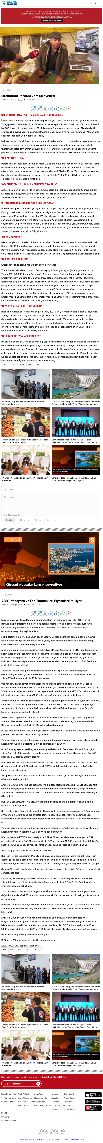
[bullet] (40, 520)
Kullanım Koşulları (68, 1140)
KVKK (58, 1140)
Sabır (30, 365)
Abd (4, 950)
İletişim (31, 1140)
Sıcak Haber (69, 1109)
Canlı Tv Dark (23, 1094)
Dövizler (55, 1098)
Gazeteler (68, 1105)
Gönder (9, 520)
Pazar (22, 365)
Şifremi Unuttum (8, 1120)
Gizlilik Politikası (41, 1140)
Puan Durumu (40, 1101)
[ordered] (36, 520)
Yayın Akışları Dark (26, 1098)
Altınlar (55, 1094)
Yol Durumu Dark (8, 1098)
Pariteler (55, 1109)
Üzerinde (38, 950)
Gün (19, 950)
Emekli (5, 365)
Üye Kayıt (5, 1117)
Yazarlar (68, 1101)
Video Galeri (69, 1098)
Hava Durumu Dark (9, 1094)
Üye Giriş (5, 1113)
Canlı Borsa (39, 1094)
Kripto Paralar (58, 1105)
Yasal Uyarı (80, 1140)
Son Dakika (23, 1105)
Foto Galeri (69, 1094)
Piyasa (27, 950)
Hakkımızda (23, 1140)
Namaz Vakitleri (41, 1098)
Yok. (38, 365)
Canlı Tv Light (7, 1101)
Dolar (12, 950)
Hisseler (55, 1101)
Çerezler (52, 1140)
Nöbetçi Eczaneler (26, 1101)
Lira (13, 365)
